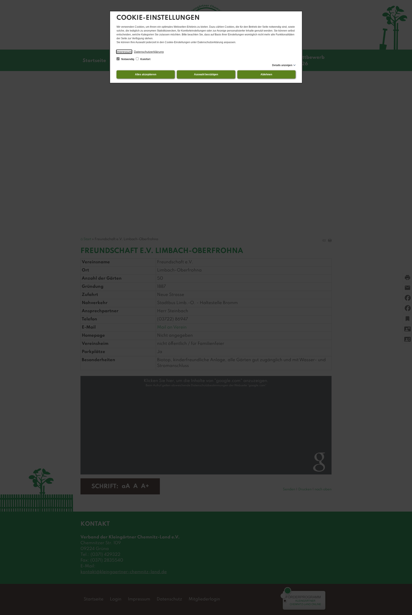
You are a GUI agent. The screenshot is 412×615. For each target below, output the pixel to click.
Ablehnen (266, 74)
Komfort (145, 59)
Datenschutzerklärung (149, 51)
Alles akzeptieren (145, 74)
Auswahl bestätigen (206, 74)
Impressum (124, 51)
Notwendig (128, 59)
